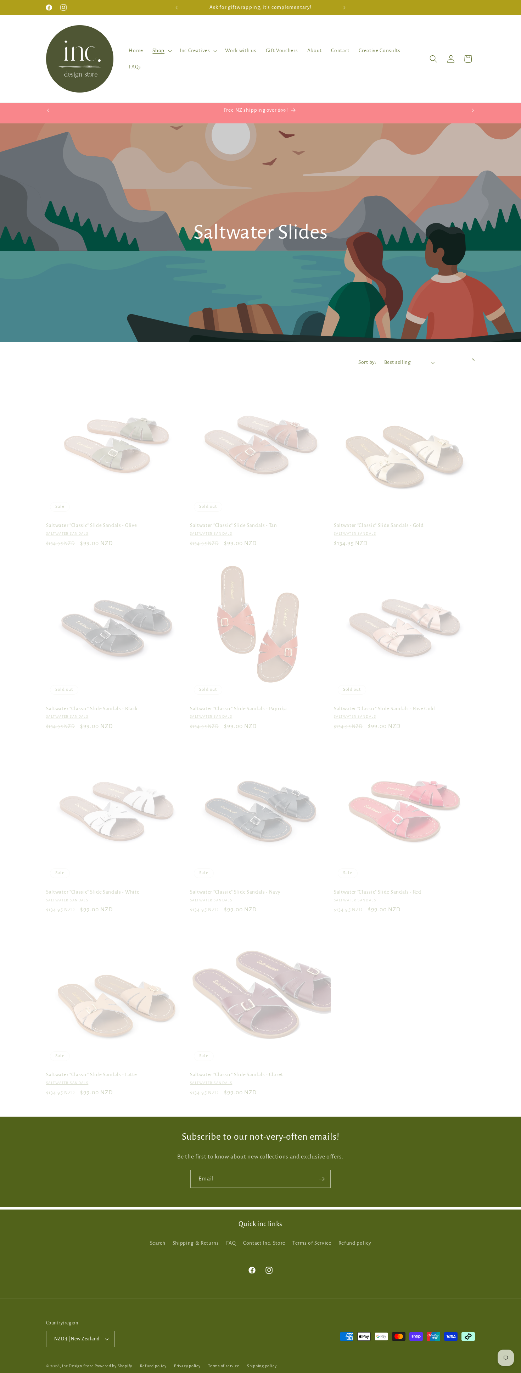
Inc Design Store (78, 1366)
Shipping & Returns (196, 1243)
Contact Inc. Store (264, 1243)
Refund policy (354, 1243)
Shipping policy (262, 1366)
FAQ (231, 1243)
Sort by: (367, 362)
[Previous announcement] (177, 7)
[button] (161, 51)
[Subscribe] (321, 1179)
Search (158, 1243)
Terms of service (223, 1366)
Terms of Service (311, 1243)
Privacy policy (187, 1366)
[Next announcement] (344, 7)
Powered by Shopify (113, 1366)
